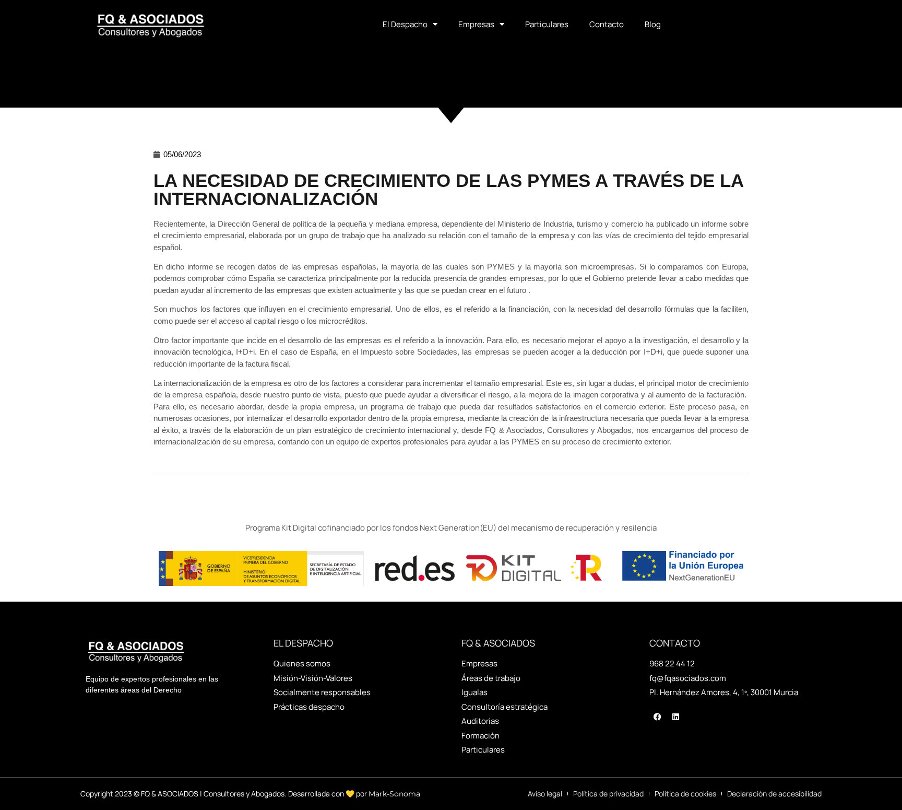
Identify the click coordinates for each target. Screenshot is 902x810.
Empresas (476, 24)
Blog (653, 24)
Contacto (606, 24)
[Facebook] (657, 717)
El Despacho (405, 24)
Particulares (546, 24)
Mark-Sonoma (394, 794)
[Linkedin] (675, 717)
